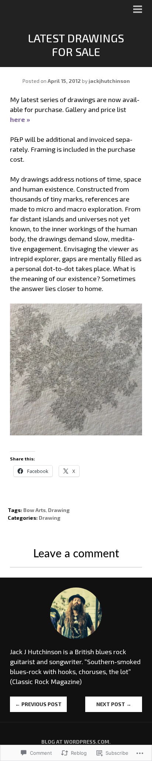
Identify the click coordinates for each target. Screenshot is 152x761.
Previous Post (38, 704)
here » (20, 119)
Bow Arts (34, 510)
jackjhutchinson (109, 81)
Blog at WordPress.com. (76, 742)
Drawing (59, 510)
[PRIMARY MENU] (137, 10)
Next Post (113, 704)
